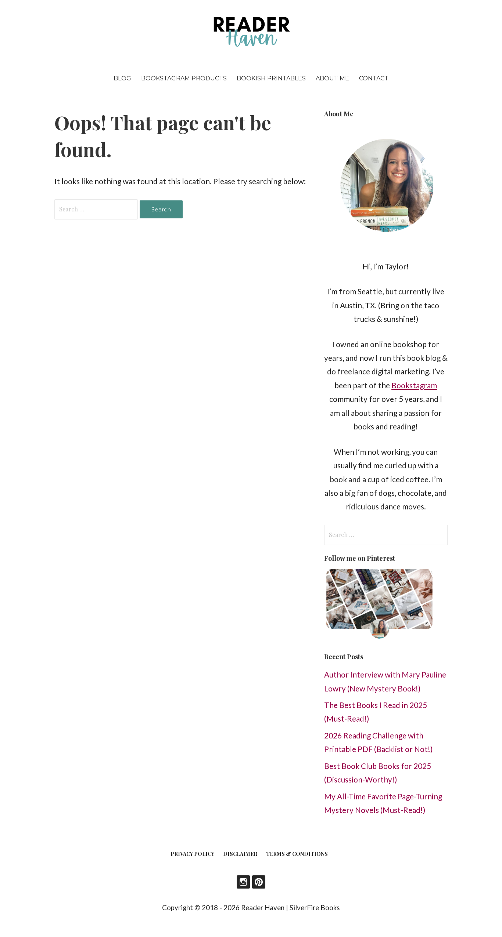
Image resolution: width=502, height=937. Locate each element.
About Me (332, 78)
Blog (122, 78)
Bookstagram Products (184, 78)
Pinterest (258, 882)
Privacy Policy (192, 853)
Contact (373, 78)
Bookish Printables (271, 78)
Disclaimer (240, 853)
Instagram (243, 882)
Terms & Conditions (297, 853)
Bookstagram (414, 385)
